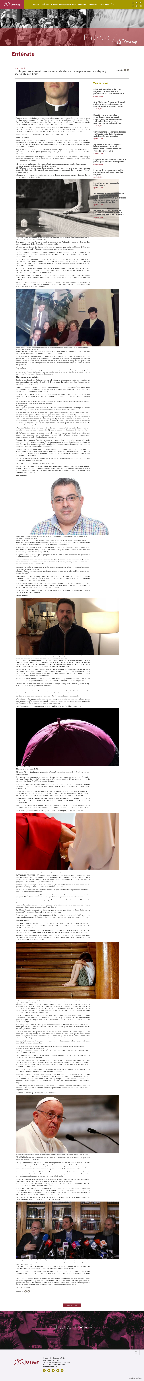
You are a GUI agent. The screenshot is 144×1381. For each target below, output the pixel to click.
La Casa (36, 4)
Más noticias (110, 222)
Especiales (81, 4)
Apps (74, 4)
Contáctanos (103, 4)
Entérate (54, 4)
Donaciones (92, 4)
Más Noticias (72, 1305)
